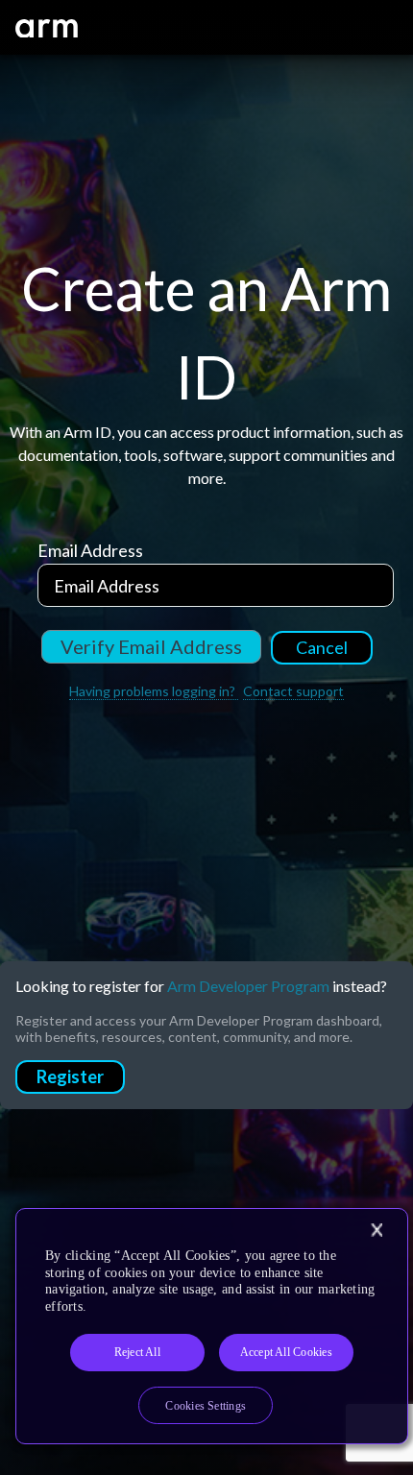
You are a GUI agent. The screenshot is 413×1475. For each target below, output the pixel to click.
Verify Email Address (151, 646)
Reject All (137, 1352)
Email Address (90, 550)
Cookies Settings (205, 1406)
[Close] (376, 1230)
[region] (211, 1326)
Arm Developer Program (248, 986)
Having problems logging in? (153, 691)
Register (70, 1076)
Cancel (322, 647)
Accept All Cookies (286, 1352)
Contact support (293, 691)
